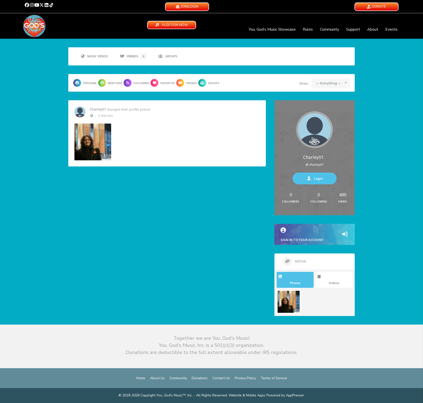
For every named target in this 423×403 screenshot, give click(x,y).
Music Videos (97, 56)
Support (353, 29)
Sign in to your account (302, 240)
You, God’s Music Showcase (272, 29)
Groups (171, 56)
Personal (90, 83)
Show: (303, 83)
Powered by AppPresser (285, 395)
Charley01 (98, 109)
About (372, 29)
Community (329, 29)
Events (391, 29)
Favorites (167, 83)
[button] (26, 4)
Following (141, 83)
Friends (135, 56)
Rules (308, 29)
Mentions (115, 83)
